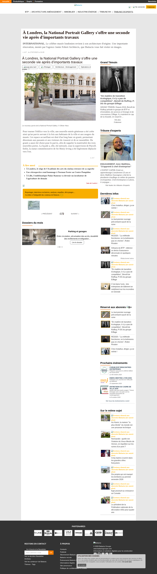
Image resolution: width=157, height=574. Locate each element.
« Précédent (46, 214)
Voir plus (117, 120)
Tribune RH (105, 12)
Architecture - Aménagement (65, 67)
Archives (27, 559)
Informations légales (67, 563)
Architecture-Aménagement (46, 12)
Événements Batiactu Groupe (70, 560)
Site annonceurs (66, 566)
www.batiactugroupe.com (102, 548)
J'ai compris (82, 565)
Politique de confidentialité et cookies (73, 568)
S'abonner (151, 7)
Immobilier (69, 12)
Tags (33, 564)
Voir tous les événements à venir (117, 401)
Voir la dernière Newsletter (34, 556)
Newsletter (152, 1)
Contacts (63, 549)
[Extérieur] (24, 119)
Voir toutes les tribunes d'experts (117, 185)
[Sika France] (89, 533)
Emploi (29, 1)
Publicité (63, 552)
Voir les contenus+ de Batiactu (35, 561)
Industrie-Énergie (87, 12)
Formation (39, 1)
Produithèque (18, 1)
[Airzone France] (58, 533)
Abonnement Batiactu (68, 555)
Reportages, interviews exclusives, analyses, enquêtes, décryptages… (50, 193)
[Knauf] (109, 533)
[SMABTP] (48, 533)
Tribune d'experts (123, 12)
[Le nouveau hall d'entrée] (96, 119)
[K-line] (38, 533)
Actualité (5, 1)
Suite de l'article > (92, 183)
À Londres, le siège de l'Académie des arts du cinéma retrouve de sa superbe (60, 169)
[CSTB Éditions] (99, 533)
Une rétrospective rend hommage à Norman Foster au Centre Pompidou (58, 172)
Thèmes (27, 564)
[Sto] (119, 533)
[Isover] (78, 533)
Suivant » (75, 214)
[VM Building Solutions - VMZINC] (68, 533)
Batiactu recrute (66, 557)
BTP (27, 12)
